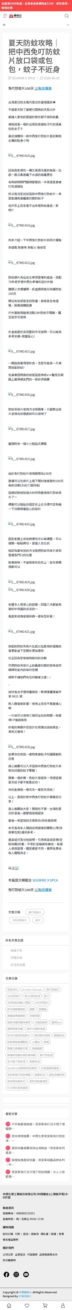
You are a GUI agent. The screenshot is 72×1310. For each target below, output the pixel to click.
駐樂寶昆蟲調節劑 (17, 1042)
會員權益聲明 (10, 1239)
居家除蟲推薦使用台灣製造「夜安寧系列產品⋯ (35, 1150)
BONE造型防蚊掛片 (18, 1035)
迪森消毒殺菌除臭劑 (18, 1022)
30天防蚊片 (13, 996)
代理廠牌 (32, 1254)
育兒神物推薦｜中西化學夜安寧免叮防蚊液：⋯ (35, 1138)
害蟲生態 (16, 950)
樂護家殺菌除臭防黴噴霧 (21, 1055)
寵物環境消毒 (15, 1029)
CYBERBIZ (25, 1296)
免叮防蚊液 (46, 1055)
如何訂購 (8, 1234)
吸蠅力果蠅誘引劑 (17, 1048)
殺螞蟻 (42, 1009)
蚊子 (38, 920)
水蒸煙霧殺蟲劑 (50, 1068)
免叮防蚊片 (34, 912)
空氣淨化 (12, 989)
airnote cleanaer (32, 989)
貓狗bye (56, 1022)
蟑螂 (32, 1009)
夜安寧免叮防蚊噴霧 (18, 1075)
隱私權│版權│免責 (52, 1234)
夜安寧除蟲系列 (16, 1081)
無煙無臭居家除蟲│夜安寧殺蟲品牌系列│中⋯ (35, 1162)
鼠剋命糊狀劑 (56, 1075)
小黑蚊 (36, 1042)
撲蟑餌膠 (37, 1048)
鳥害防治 (34, 1061)
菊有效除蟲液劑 (38, 1081)
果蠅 (46, 1042)
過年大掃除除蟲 (36, 1029)
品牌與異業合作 (48, 1254)
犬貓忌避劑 (41, 1022)
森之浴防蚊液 (32, 996)
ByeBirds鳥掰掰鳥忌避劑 (22, 1068)
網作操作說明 (42, 1035)
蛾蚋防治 (59, 1035)
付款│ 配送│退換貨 (27, 1234)
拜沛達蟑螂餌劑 (16, 1009)
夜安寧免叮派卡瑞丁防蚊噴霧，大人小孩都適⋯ (35, 1174)
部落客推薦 (18, 964)
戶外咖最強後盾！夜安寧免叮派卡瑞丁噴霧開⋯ (35, 1126)
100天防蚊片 (19, 920)
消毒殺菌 (34, 1015)
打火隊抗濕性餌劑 (17, 1088)
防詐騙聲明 (9, 1260)
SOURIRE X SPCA (45, 880)
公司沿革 (8, 1254)
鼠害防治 (40, 1075)
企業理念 (20, 1254)
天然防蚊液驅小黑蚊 (18, 1002)
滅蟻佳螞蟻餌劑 (16, 1015)
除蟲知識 (16, 957)
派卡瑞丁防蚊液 (16, 1061)
